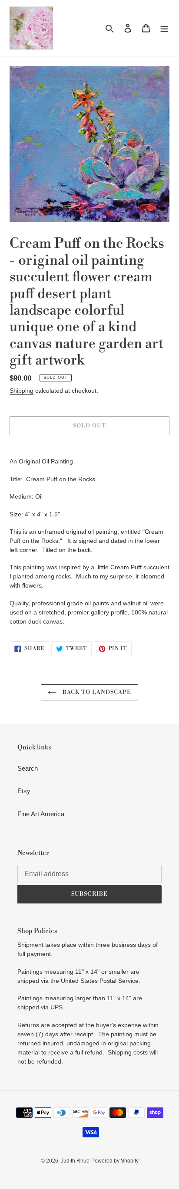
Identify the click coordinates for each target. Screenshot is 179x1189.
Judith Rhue (75, 1161)
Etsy (23, 791)
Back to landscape (96, 692)
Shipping (21, 390)
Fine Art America (40, 814)
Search (27, 768)
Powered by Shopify (115, 1161)
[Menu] (164, 28)
